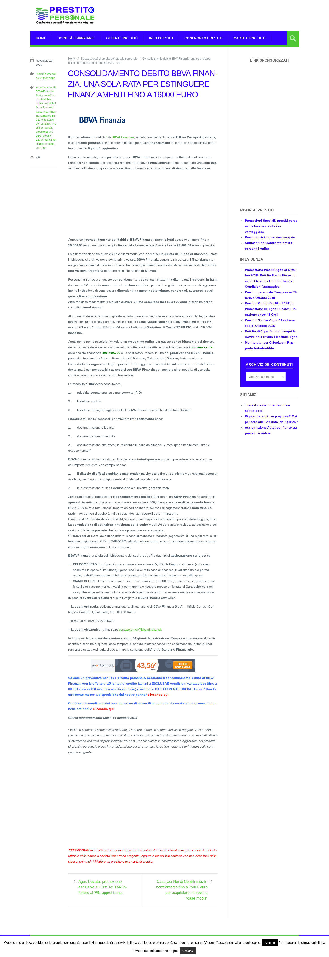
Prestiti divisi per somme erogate (270, 237)
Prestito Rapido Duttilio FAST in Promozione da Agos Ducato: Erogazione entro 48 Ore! (271, 309)
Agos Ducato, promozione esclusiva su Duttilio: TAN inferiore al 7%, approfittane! (102, 887)
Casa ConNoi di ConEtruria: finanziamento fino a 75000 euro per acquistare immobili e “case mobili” (181, 889)
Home (41, 38)
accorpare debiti (46, 87)
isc (49, 123)
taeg (38, 147)
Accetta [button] (270, 942)
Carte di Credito (250, 38)
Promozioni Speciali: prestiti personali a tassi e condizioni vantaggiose (272, 226)
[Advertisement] (217, 16)
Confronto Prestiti (203, 38)
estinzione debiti (46, 103)
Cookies (187, 951)
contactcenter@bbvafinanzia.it (140, 629)
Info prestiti (161, 38)
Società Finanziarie (76, 38)
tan (44, 147)
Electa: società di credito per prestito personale (109, 58)
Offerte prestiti (122, 38)
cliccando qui (157, 694)
